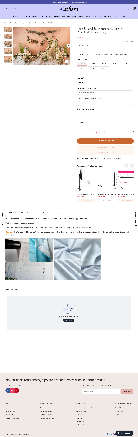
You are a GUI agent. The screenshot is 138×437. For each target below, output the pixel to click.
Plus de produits (114, 16)
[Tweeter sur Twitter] (91, 45)
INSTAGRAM (62, 228)
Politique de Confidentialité (84, 408)
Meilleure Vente (59, 16)
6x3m (103, 68)
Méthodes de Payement (47, 418)
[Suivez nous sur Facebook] (7, 390)
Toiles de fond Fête (99, 16)
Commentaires (80, 421)
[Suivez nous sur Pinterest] (17, 390)
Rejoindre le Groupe (81, 414)
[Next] (68, 46)
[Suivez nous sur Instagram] (12, 390)
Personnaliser (71, 16)
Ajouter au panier (86, 200)
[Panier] (134, 9)
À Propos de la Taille (46, 411)
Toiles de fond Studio (31, 16)
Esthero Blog (79, 418)
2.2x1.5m (82, 64)
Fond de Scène (46, 16)
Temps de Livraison (45, 408)
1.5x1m (93, 64)
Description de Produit (12, 418)
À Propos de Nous (10, 408)
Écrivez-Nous (119, 411)
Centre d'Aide (119, 408)
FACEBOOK (87, 228)
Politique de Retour (45, 414)
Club (123, 16)
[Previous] (126, 166)
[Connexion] (129, 9)
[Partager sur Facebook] (85, 45)
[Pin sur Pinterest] (87, 45)
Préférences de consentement (84, 425)
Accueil (6, 23)
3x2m (125, 64)
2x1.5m (104, 64)
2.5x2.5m (82, 68)
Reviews (117, 414)
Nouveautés (17, 16)
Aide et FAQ (9, 414)
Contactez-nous (10, 411)
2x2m (114, 64)
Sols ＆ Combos (84, 16)
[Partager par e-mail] (94, 45)
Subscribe (127, 391)
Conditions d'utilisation (82, 411)
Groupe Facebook (95, 158)
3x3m (93, 68)
